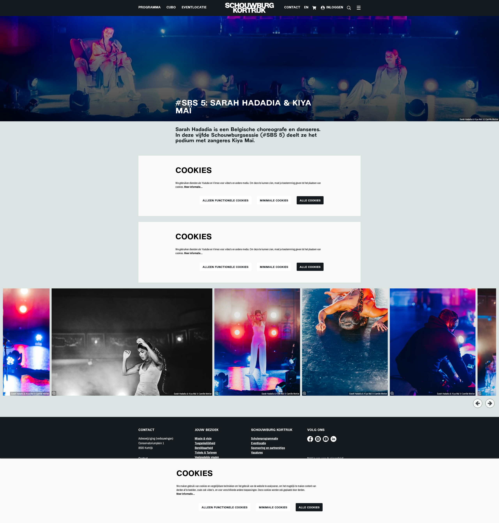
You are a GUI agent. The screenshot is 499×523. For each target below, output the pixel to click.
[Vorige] (477, 403)
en (306, 7)
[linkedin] (333, 439)
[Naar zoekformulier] (349, 8)
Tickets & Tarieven (206, 452)
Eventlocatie (258, 443)
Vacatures (257, 452)
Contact (292, 7)
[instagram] (318, 439)
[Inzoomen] (54, 393)
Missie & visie (203, 438)
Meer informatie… (193, 187)
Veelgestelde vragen (207, 457)
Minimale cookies (274, 200)
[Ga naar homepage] (249, 8)
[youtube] (326, 439)
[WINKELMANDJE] (314, 8)
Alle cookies (310, 200)
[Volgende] (490, 403)
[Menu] (359, 8)
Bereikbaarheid (204, 448)
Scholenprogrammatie (264, 438)
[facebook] (310, 439)
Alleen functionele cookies (226, 200)
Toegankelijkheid (205, 443)
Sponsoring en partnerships (268, 448)
